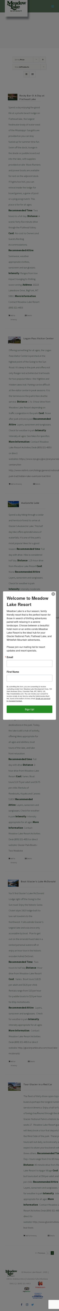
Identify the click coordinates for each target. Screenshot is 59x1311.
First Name (13, 672)
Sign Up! (29, 709)
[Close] (53, 594)
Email (10, 657)
